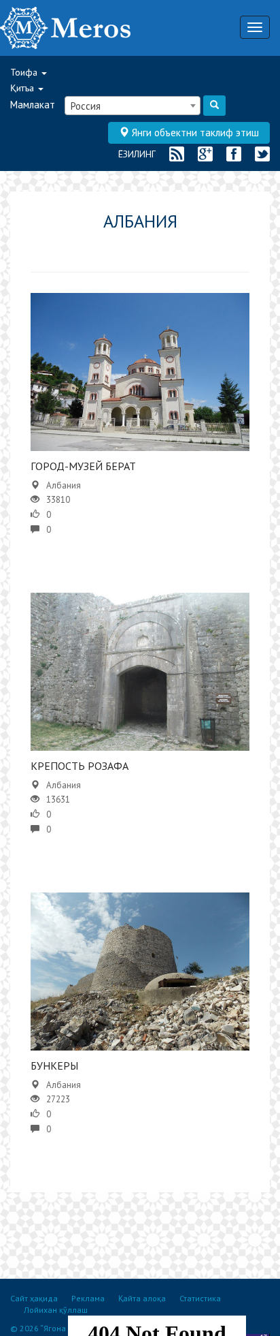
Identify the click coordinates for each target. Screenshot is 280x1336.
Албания (63, 485)
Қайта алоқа (142, 1298)
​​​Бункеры (54, 1065)
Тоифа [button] (25, 72)
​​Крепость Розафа (79, 766)
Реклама (88, 1298)
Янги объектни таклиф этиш (194, 132)
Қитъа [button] (23, 88)
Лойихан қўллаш (56, 1310)
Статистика (200, 1298)
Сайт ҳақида (34, 1298)
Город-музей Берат (83, 466)
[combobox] (132, 105)
